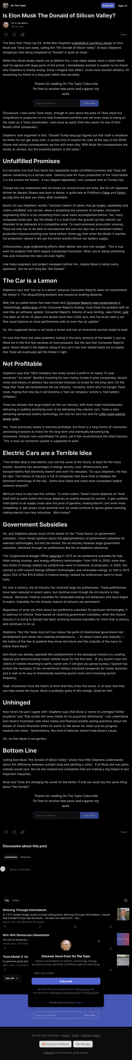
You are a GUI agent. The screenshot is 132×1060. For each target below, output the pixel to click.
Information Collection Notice (65, 992)
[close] (99, 941)
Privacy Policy (92, 992)
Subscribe (66, 981)
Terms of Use (82, 989)
